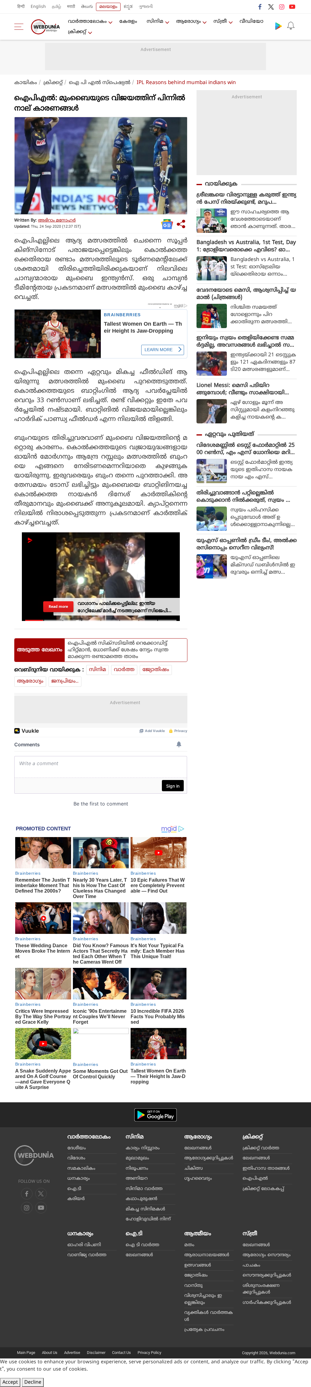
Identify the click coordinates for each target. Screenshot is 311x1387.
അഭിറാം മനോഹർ (57, 220)
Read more (58, 606)
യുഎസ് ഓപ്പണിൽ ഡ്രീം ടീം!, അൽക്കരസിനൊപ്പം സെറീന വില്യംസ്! (247, 544)
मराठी (71, 6)
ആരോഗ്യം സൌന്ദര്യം (267, 1255)
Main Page (26, 1352)
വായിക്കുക (221, 184)
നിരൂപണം (137, 1169)
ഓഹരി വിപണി (84, 1245)
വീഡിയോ (251, 22)
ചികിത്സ (193, 1169)
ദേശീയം (76, 1148)
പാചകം (251, 1265)
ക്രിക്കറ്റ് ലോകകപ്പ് (263, 1189)
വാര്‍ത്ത (124, 669)
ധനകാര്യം (78, 1179)
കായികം (25, 83)
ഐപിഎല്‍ (255, 1179)
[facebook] (260, 6)
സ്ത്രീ (220, 22)
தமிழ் (56, 6)
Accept (10, 1382)
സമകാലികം (81, 1169)
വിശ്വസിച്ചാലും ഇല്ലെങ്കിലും (203, 1299)
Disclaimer (96, 1352)
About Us (49, 1352)
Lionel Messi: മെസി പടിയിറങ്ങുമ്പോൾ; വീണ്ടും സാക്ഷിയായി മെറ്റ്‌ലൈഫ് (241, 389)
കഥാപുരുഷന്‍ (141, 1199)
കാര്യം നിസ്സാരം (143, 1148)
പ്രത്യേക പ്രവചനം (204, 1330)
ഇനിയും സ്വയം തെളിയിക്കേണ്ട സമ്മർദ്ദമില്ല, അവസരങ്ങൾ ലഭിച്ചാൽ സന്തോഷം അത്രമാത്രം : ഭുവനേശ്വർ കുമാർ (245, 341)
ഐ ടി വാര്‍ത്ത (142, 1245)
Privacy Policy (149, 1352)
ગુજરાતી (146, 6)
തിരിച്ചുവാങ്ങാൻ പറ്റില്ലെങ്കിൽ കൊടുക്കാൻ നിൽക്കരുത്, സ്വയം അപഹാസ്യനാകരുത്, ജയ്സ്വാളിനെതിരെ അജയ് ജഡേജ (246, 497)
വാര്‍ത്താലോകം (87, 22)
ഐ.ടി (74, 1189)
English (38, 6)
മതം (189, 1245)
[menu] (20, 27)
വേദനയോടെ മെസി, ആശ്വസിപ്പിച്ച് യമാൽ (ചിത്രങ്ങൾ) (246, 294)
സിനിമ (155, 22)
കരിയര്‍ (76, 1199)
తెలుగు (87, 6)
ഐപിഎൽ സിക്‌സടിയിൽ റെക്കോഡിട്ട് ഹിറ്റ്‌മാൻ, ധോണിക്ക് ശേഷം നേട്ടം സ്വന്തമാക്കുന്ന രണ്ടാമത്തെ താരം (118, 650)
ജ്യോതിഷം (155, 669)
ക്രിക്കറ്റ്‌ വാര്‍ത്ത (261, 1148)
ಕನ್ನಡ (128, 6)
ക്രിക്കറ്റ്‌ (77, 32)
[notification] (291, 26)
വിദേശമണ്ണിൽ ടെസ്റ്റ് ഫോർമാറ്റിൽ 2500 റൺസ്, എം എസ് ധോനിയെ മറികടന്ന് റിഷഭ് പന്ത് (246, 449)
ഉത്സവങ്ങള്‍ (197, 1265)
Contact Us (121, 1352)
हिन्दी (21, 6)
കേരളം (128, 22)
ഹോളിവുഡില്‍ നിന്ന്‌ (148, 1219)
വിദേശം (76, 1158)
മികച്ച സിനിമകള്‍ (145, 1209)
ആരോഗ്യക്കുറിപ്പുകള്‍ (208, 1158)
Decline (32, 1382)
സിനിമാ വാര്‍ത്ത (144, 1189)
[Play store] (278, 26)
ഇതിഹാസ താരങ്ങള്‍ (266, 1169)
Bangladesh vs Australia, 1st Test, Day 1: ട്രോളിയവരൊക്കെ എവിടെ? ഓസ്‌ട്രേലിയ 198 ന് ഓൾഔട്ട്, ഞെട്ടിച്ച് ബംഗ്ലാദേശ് (246, 246)
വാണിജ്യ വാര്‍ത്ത (86, 1255)
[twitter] (270, 6)
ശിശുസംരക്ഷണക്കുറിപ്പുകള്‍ (261, 1289)
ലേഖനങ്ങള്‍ (198, 1148)
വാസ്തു (193, 1286)
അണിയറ (137, 1179)
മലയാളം (108, 6)
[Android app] (155, 1114)
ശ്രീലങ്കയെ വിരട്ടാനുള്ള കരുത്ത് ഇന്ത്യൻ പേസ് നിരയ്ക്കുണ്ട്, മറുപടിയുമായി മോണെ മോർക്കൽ (246, 199)
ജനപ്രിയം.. (65, 681)
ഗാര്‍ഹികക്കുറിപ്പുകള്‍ (267, 1303)
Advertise (72, 1352)
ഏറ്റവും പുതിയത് (229, 434)
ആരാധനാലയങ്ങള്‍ (206, 1255)
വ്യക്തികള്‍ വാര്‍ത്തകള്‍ (208, 1316)
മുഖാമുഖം (137, 1158)
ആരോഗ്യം (188, 22)
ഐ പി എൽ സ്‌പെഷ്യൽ (99, 83)
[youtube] (292, 6)
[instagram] (281, 6)
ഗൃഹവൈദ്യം (198, 1179)
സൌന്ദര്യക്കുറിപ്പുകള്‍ (267, 1275)
